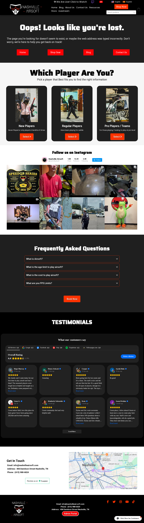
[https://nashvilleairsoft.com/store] (26, 9)
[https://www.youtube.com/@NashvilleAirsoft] (101, 2)
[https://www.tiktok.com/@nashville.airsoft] (134, 501)
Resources (94, 7)
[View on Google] (10, 370)
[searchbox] (121, 12)
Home (54, 7)
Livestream (63, 11)
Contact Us (82, 7)
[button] (115, 2)
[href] (103, 470)
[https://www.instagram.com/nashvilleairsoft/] (121, 501)
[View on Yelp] (10, 402)
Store (54, 11)
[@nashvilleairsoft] (44, 160)
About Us (69, 7)
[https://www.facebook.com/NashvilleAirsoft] (108, 501)
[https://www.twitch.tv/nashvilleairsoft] (92, 1)
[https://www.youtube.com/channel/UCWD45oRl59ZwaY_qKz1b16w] (127, 501)
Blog (61, 7)
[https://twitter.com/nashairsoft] (114, 501)
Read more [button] (12, 391)
